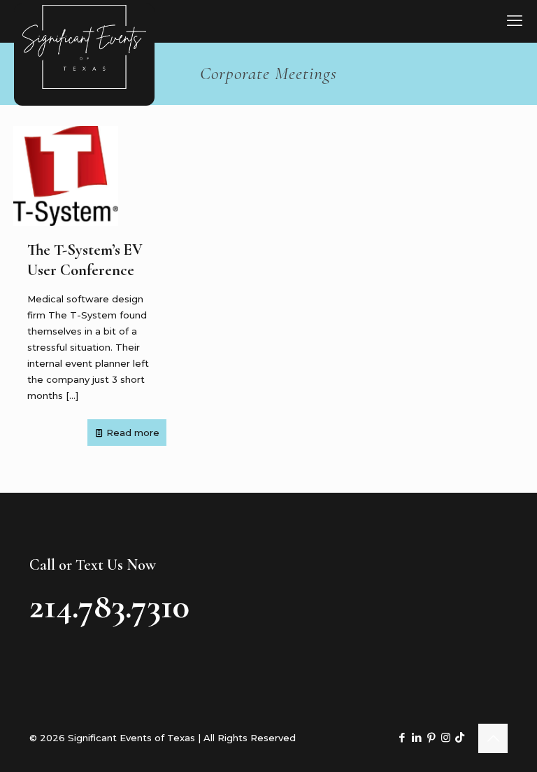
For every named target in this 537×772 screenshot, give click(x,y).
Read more (132, 432)
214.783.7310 (109, 606)
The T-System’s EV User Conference (85, 259)
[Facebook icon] (401, 737)
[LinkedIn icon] (416, 737)
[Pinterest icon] (431, 737)
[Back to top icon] (493, 738)
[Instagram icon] (446, 737)
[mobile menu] (515, 21)
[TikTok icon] (459, 737)
